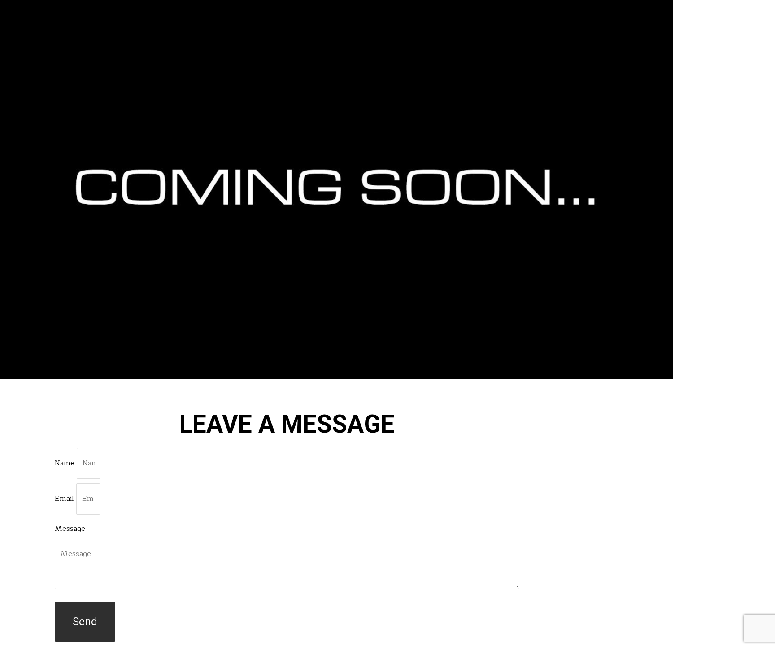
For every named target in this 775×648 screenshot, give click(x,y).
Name (66, 463)
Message (70, 528)
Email (65, 498)
